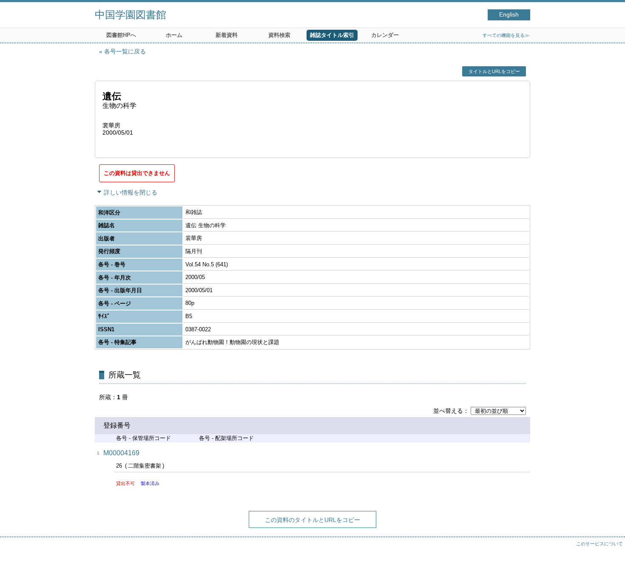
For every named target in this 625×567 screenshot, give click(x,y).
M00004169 (121, 453)
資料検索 (279, 35)
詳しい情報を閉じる (130, 192)
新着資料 (227, 35)
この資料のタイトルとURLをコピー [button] (312, 519)
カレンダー (385, 35)
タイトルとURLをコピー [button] (494, 71)
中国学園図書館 (130, 14)
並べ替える (448, 410)
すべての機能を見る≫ (506, 35)
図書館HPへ (121, 35)
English (509, 14)
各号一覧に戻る (125, 51)
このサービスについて (599, 543)
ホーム (174, 35)
